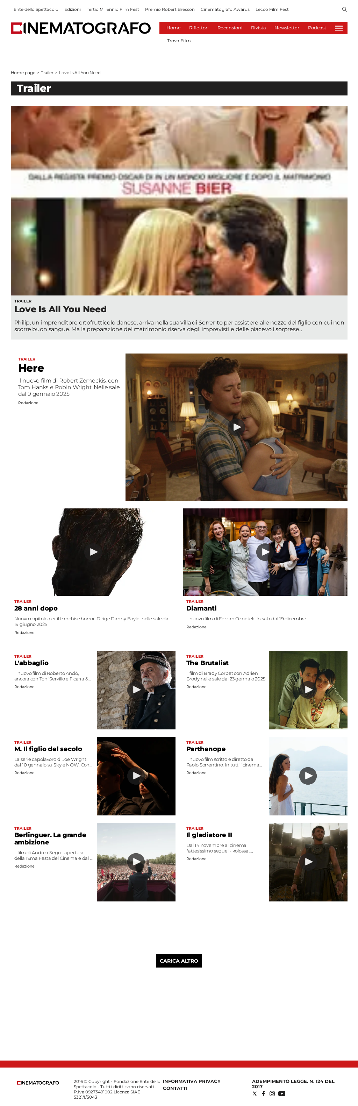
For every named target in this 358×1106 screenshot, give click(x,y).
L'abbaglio (31, 663)
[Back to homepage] (38, 1083)
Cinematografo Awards (225, 9)
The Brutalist (207, 663)
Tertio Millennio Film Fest (113, 9)
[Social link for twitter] (254, 1093)
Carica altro (179, 961)
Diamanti (201, 608)
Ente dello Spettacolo (36, 9)
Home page (23, 72)
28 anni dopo (36, 608)
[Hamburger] (339, 28)
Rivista (258, 27)
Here (31, 368)
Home (173, 27)
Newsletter (286, 27)
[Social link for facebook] (263, 1093)
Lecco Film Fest (272, 9)
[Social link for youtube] (281, 1093)
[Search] (345, 10)
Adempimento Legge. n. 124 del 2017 (293, 1083)
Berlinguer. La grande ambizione (50, 838)
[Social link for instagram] (272, 1093)
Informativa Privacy (192, 1081)
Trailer (47, 72)
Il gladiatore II (209, 835)
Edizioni (72, 9)
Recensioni (230, 27)
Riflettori (199, 27)
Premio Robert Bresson (170, 9)
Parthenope (206, 749)
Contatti (175, 1088)
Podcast (317, 27)
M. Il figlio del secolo (48, 749)
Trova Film (179, 40)
